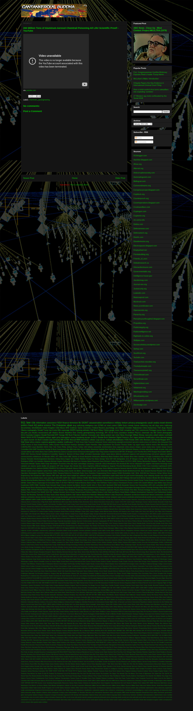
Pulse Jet (27, 652)
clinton (169, 430)
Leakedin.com (139, 293)
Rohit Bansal (101, 656)
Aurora (66, 547)
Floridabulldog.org (141, 254)
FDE (40, 583)
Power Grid (24, 649)
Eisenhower (141, 578)
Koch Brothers (156, 614)
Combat (32, 566)
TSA (159, 428)
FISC (114, 506)
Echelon (71, 578)
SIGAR (42, 492)
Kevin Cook (66, 614)
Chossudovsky (77, 480)
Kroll (170, 614)
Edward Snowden (125, 428)
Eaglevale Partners (62, 578)
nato (98, 435)
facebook (123, 463)
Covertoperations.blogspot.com (147, 203)
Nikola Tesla (105, 635)
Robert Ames (113, 654)
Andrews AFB (126, 542)
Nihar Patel (98, 635)
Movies (71, 487)
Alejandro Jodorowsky (138, 499)
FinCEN (111, 583)
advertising (112, 442)
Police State (165, 647)
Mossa (54, 630)
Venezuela (25, 463)
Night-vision (90, 635)
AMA (69, 535)
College (160, 564)
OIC (160, 635)
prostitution (168, 497)
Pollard (44, 521)
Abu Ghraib (74, 466)
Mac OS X (58, 516)
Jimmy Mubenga (118, 606)
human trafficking (141, 425)
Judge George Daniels (96, 513)
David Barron (53, 571)
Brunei (136, 554)
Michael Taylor (142, 625)
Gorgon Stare (127, 592)
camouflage (82, 463)
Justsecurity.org (140, 289)
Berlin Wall (52, 502)
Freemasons (123, 483)
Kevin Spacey (83, 614)
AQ (35, 425)
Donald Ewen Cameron (157, 480)
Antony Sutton (34, 544)
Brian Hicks (110, 554)
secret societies (78, 533)
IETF (89, 599)
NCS (106, 630)
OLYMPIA (165, 635)
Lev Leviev (53, 618)
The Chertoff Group (69, 525)
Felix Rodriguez (126, 506)
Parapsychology (167, 518)
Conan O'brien (53, 566)
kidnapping (139, 475)
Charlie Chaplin (123, 561)
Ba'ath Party (155, 547)
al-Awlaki (148, 528)
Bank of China (66, 549)
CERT (71, 556)
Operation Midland (140, 518)
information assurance (46, 423)
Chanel (93, 561)
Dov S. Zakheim (31, 575)
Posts (139, 138)
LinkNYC (59, 618)
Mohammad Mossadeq (114, 628)
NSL (138, 471)
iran (95, 425)
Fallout (71, 583)
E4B (36, 506)
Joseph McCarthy (54, 611)
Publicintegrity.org (141, 327)
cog (134, 444)
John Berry (143, 606)
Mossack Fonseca (61, 630)
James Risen (48, 471)
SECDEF (68, 523)
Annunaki (145, 542)
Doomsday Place (136, 573)
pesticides (131, 497)
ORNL (23, 637)
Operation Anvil (47, 640)
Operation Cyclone (80, 640)
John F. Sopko (47, 609)
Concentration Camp (65, 566)
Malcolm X (65, 516)
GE (111, 587)
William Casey (119, 528)
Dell (156, 571)
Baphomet (80, 549)
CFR (170, 444)
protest (108, 435)
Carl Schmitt (89, 559)
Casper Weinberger (136, 502)
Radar (70, 652)
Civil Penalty (71, 564)
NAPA (92, 630)
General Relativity (81, 590)
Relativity (139, 652)
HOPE (31, 485)
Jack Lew (72, 604)
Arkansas (24, 502)
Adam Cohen (34, 537)
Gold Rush (105, 592)
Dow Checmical (41, 575)
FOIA (126, 440)
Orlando (152, 518)
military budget (99, 497)
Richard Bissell (40, 654)
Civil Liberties (52, 504)
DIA (170, 456)
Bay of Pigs (41, 502)
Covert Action (84, 504)
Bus (36, 556)
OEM (152, 635)
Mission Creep (78, 628)
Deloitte (147, 504)
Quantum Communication (84, 521)
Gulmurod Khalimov (69, 594)
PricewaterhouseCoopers (54, 649)
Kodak (163, 614)
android (154, 528)
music (117, 430)
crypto (112, 475)
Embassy (98, 506)
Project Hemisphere (129, 649)
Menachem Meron (44, 625)
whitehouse (37, 456)
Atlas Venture (160, 544)
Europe (134, 580)
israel (162, 423)
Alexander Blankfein (98, 540)
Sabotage (96, 659)
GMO (137, 440)
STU (83, 659)
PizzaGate (75, 473)
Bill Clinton (158, 433)
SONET (63, 659)
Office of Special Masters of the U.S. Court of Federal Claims (97, 637)
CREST (114, 556)
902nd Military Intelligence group (31, 535)
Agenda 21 (116, 537)
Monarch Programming (140, 628)
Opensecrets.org (140, 310)
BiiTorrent (59, 502)
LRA (150, 513)
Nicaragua (137, 487)
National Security (113, 487)
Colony (27, 566)
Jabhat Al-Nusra (56, 604)
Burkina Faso (30, 556)
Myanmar (87, 630)
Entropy (75, 580)
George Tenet (104, 459)
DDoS (87, 568)
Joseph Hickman (65, 513)
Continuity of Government (104, 480)
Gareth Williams (148, 483)
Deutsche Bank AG (156, 504)
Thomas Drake (126, 444)
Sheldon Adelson (59, 664)
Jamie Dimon (140, 604)
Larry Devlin (92, 616)
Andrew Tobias (117, 542)
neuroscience (43, 433)
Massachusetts (100, 623)
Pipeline (34, 521)
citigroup (23, 530)
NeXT (127, 633)
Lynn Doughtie (167, 618)
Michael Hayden (57, 461)
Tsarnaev (40, 494)
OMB (108, 518)
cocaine (29, 530)
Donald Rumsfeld (47, 435)
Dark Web (124, 504)
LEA (153, 485)
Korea (167, 614)
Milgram (45, 628)
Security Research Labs (123, 661)
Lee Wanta (168, 616)
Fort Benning (83, 585)
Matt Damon (117, 623)
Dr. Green (74, 575)
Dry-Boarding (101, 575)
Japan (135, 437)
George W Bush (51, 449)
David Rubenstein (77, 571)
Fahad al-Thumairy (63, 583)
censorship (97, 447)
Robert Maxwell (167, 654)
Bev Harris (99, 552)
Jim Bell (88, 606)
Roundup (134, 656)
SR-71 (67, 659)
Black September (151, 552)
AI (82, 499)
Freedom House (34, 587)
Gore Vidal (119, 592)
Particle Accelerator (50, 644)
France (34, 509)
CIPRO (82, 556)
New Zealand (145, 471)
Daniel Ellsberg (154, 568)
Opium (89, 461)
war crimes (36, 452)
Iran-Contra (53, 430)
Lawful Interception (109, 616)
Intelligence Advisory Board (66, 602)
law (28, 422)
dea (22, 433)
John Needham (97, 609)
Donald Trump (43, 430)
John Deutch (39, 609)
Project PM (150, 649)
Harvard (53, 485)
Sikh (109, 664)
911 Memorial (45, 535)
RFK (149, 452)
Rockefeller (127, 473)
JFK (106, 433)
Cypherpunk (162, 466)
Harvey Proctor (158, 594)
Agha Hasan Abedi (135, 537)
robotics (55, 433)
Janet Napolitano (155, 604)
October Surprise (129, 518)
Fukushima (41, 449)
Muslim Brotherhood (129, 471)
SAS (167, 656)
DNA (31, 449)
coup (97, 440)
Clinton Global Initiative (107, 564)
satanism (163, 454)
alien (57, 475)
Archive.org (81, 544)
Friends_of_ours (140, 259)
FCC (37, 583)
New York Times (55, 447)
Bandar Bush (103, 437)
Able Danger (64, 466)
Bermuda (65, 552)
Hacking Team (44, 485)
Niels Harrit (75, 635)
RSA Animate (125, 490)
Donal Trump (143, 480)
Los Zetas (128, 618)
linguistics (156, 530)
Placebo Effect (140, 647)
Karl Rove (149, 611)
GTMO (23, 444)
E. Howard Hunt (30, 506)
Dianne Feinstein (27, 459)
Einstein (62, 468)
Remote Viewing (153, 521)
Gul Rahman (156, 509)
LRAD (154, 513)
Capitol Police (76, 559)
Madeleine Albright (85, 621)
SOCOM (143, 473)
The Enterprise (59, 425)
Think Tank (127, 525)
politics (24, 425)
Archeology (74, 544)
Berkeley (59, 552)
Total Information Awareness (150, 525)
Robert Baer (121, 654)
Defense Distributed (119, 571)
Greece (169, 483)
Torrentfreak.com (141, 379)
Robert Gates (148, 654)
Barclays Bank (102, 549)
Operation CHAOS (57, 640)
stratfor (43, 466)
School (46, 661)
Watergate (111, 528)
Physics (138, 433)
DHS (67, 428)
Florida (131, 440)
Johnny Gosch (50, 513)
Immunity (155, 599)
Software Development (138, 492)
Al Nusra (35, 540)
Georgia (157, 590)
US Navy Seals (49, 494)
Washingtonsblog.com (143, 392)
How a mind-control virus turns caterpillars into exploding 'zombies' (151, 90)
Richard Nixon (156, 490)
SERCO (169, 452)
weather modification (65, 442)
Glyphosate (89, 592)
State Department (104, 444)
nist (153, 454)
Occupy (169, 471)
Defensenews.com (141, 228)
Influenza (37, 602)
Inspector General (119, 468)
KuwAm (129, 513)
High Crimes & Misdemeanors (96, 597)
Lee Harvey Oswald (159, 616)
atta (61, 475)
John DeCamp (29, 609)
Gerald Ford (164, 590)
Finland (140, 583)
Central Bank (65, 561)
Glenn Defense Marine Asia (48, 592)
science (47, 425)
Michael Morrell (126, 516)
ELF (39, 506)
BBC (70, 456)
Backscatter (163, 547)
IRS (123, 452)
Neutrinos (79, 518)
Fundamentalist (92, 587)
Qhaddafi (37, 652)
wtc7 (134, 430)
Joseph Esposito (43, 611)
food (121, 475)
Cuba (51, 440)
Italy (78, 449)
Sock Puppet (25, 666)
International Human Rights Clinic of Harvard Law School (114, 602)
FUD (72, 483)
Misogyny (71, 628)
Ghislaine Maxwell (108, 509)
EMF (34, 449)
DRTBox (105, 568)
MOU (59, 621)
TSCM (54, 525)
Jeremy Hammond (60, 606)
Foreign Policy (48, 585)
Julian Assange (87, 471)
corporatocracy (43, 530)
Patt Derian (67, 644)
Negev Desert (134, 633)
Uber (38, 528)
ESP (54, 578)
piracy (146, 442)
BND (90, 478)
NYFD (154, 630)
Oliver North (163, 487)
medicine (84, 435)
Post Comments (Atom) (79, 185)
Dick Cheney (78, 433)
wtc (151, 433)
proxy (62, 533)
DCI (102, 504)
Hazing (23, 597)
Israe (32, 604)
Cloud (116, 564)
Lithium (69, 618)
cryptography (32, 430)
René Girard (156, 652)
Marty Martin (91, 623)
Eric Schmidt (110, 580)
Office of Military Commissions (55, 637)
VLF (60, 528)
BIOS (132, 547)
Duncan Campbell (152, 575)
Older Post (120, 178)
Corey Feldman (132, 566)
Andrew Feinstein (107, 542)
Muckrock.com (140, 302)
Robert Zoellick (63, 656)
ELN (34, 578)
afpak (69, 425)
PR (131, 642)
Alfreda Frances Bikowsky (126, 540)
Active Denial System (165, 535)
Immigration (121, 459)
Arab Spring (163, 499)
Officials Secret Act (122, 637)
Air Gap (169, 537)
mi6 (137, 454)
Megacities (103, 516)
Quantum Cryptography (100, 521)
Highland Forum (110, 597)
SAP (164, 656)
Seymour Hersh (123, 523)
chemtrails (33, 100)
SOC (52, 659)
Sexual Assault (80, 492)
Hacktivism (122, 594)
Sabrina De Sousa (85, 523)
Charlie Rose (168, 502)
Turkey (80, 447)
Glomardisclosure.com (143, 267)
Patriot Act (67, 473)
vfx (36, 440)
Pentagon (152, 430)
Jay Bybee (76, 485)
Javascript (30, 606)
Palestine (94, 444)
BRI (147, 547)
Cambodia (29, 559)
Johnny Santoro (141, 609)
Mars (90, 516)
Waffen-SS (82, 528)
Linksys (64, 618)
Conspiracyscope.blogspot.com (147, 190)
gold (127, 475)
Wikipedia (100, 494)
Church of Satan (88, 480)
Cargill (83, 559)
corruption (127, 430)
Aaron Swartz (94, 499)
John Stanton (131, 609)
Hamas (138, 594)
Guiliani (106, 452)
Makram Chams (114, 621)
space (25, 440)
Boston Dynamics (60, 554)
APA (60, 478)
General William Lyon (107, 590)
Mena (146, 452)
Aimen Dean (156, 537)
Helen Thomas (45, 597)
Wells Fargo (45, 463)
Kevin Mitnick (75, 614)
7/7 (75, 442)
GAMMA (103, 587)
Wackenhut (86, 494)
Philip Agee (67, 647)
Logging (92, 618)
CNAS (94, 556)
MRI (62, 621)
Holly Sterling (135, 597)
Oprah (148, 518)
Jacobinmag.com (141, 280)
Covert (77, 504)
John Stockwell (107, 485)
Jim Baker (83, 606)
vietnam (154, 442)
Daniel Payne (29, 571)
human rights (102, 530)
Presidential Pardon (40, 649)
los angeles (147, 463)
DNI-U (101, 568)
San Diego (98, 523)
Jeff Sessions (123, 511)
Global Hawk (61, 592)
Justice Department (112, 611)
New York (108, 449)
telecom (105, 533)
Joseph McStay (64, 611)
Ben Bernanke (163, 444)
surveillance (108, 423)
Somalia (158, 523)
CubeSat (58, 568)
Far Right (76, 583)
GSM (141, 587)
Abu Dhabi (144, 535)
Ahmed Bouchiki (147, 537)
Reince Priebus (132, 521)
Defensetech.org (140, 233)
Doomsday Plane (147, 573)
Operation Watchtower (130, 640)
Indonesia (30, 602)
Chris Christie (168, 561)
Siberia (73, 664)
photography (167, 433)
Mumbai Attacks (31, 518)
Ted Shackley (31, 494)
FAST (33, 583)
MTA (68, 621)
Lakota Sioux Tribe (79, 616)
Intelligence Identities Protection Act (85, 602)
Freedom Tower (44, 587)
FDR (43, 583)
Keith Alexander (123, 485)
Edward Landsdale (60, 506)
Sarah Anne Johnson (27, 661)
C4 (44, 556)
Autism (75, 547)
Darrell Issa (37, 571)
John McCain (150, 511)
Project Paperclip (58, 521)
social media (146, 447)
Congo (73, 504)
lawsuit (150, 530)
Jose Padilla (24, 611)
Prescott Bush (89, 490)
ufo (48, 466)
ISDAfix (112, 599)
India (75, 449)
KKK (105, 513)
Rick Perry (96, 654)
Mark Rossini (84, 516)
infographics (129, 530)
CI (78, 556)
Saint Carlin (117, 659)
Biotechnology (141, 552)
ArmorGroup (107, 544)
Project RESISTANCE (161, 649)
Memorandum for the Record (29, 625)
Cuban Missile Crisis (49, 568)
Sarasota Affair (38, 661)
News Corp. (53, 635)
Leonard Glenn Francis (42, 618)
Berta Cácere (82, 552)
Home (75, 178)
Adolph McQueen (93, 537)
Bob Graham (124, 456)
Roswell (128, 656)
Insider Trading (48, 511)
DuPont (107, 575)
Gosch (134, 592)
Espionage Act (42, 483)
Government (138, 509)
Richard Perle (167, 490)
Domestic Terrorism (107, 573)
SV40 (86, 659)
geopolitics (53, 442)
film (128, 463)
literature (90, 497)
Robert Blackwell (130, 654)
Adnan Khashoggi (67, 537)
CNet (97, 556)
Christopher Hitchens (52, 564)
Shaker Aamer (49, 664)
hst (131, 463)
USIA (29, 528)
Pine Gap (126, 647)
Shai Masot (41, 664)
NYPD (34, 437)
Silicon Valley (122, 664)
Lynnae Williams (26, 621)
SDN (170, 656)
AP (75, 535)
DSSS (114, 568)
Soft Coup (43, 666)
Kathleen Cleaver (158, 611)
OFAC (156, 635)
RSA (113, 449)
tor (92, 437)
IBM (71, 449)
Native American (71, 518)
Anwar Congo (52, 544)
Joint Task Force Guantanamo (156, 609)
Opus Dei (155, 640)
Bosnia (108, 502)
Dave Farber (45, 571)
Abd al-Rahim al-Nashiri (119, 535)
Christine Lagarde (42, 504)
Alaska (72, 540)
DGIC (91, 568)
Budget (141, 554)
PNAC (55, 473)
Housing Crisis (25, 599)
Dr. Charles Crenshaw (52, 575)
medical (148, 444)
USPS (33, 528)
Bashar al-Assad (78, 456)
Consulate (91, 566)
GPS (94, 468)
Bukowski (146, 554)
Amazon (23, 542)
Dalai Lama (119, 568)
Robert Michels (36, 656)
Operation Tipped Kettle (115, 640)
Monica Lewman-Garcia (154, 628)
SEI (31, 659)
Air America (163, 537)
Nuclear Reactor (157, 471)
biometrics (85, 440)
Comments (141, 142)
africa (32, 442)
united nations (158, 435)
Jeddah (35, 606)
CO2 (101, 556)
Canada (45, 440)
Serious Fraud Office (31, 664)
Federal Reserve (98, 428)
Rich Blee (133, 490)
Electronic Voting (54, 459)
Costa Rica (156, 566)
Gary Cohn (42, 590)
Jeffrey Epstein (54, 444)
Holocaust (142, 597)
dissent (65, 530)
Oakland (34, 637)
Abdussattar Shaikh (104, 499)
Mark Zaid (63, 623)
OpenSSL (30, 640)
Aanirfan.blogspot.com (143, 160)
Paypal (99, 644)
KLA (123, 611)
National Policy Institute (70, 633)
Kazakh (165, 611)
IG (91, 599)
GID (91, 468)
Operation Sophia (102, 640)
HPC (95, 594)
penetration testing (43, 533)
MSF (65, 621)
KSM (115, 485)
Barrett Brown (103, 478)
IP (38, 511)
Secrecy (33, 454)
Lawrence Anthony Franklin (123, 616)
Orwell (170, 640)
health (156, 449)
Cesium (88, 561)
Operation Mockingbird (29, 473)
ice (133, 463)
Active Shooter (25, 537)
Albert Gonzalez (126, 499)
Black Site (160, 552)
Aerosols (110, 537)
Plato (147, 647)
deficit (117, 475)
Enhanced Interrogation (86, 452)
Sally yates (134, 659)
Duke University (125, 575)
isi (22, 440)
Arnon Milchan (115, 544)
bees (65, 475)
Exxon (170, 580)
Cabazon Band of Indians (159, 556)
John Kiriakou (85, 449)
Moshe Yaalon (46, 630)
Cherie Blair (137, 561)
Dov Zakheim (38, 468)
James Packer (122, 604)
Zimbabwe (127, 494)
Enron (70, 580)
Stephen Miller (31, 525)
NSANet (138, 630)
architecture (136, 494)
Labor (71, 616)
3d (55, 478)
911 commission (142, 430)
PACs (85, 642)
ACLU (23, 435)
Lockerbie (80, 618)
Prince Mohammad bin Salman (71, 649)
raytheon (28, 499)
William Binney (138, 435)
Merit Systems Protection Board (74, 625)
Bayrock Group (114, 478)
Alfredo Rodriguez (139, 540)
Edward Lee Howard (124, 578)
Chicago (148, 456)
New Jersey (34, 635)
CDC (60, 556)
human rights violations (113, 530)
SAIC (133, 473)
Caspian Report (33, 561)
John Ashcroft (135, 606)
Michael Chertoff (117, 516)
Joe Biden (77, 471)
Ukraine (48, 475)
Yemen (105, 442)
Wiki (59, 430)
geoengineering (44, 100)
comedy (130, 425)
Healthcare (29, 597)
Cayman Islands (148, 502)
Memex (109, 516)
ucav (45, 478)
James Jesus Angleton (35, 471)
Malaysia (47, 461)
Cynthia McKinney (54, 452)
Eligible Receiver (156, 578)
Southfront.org (139, 353)
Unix (47, 528)
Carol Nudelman (137, 559)
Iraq (149, 425)
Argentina (90, 466)
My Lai (82, 630)
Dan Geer (127, 568)
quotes (66, 533)
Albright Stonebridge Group (83, 540)
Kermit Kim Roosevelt (113, 513)
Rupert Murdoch (157, 656)
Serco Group (70, 492)
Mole (122, 628)
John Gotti (64, 609)
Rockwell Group (73, 656)
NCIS (102, 630)
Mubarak (70, 630)
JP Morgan (129, 452)
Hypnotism (81, 599)
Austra (70, 547)
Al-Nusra (48, 540)
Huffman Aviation (48, 599)
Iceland (41, 511)
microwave (156, 463)
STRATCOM (78, 659)
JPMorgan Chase (80, 511)
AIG (57, 478)
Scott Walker (99, 661)
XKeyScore (119, 494)
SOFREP (57, 659)
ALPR (66, 535)
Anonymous (152, 428)
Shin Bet (67, 664)
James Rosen (131, 604)
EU (58, 468)
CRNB (124, 556)
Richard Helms (69, 654)
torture (125, 423)
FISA (170, 442)
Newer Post (28, 178)
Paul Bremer (59, 490)
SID (42, 659)
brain (75, 463)
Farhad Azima (84, 583)
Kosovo (132, 485)
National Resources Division (98, 633)
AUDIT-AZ (92, 535)
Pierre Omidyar (118, 647)
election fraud (45, 497)
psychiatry (35, 478)
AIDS (62, 535)
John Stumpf (33, 513)
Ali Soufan (163, 540)
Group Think (40, 594)
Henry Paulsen (63, 597)
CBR (54, 556)
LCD (42, 616)
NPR (127, 630)
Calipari (23, 559)
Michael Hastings (70, 444)
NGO (44, 518)
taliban (29, 452)
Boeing (29, 480)
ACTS (54, 535)
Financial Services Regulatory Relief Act (126, 583)
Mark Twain (47, 623)
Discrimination (66, 573)
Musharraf (39, 518)
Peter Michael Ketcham (148, 644)
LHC (94, 471)
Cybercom (65, 568)
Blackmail (166, 552)
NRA (130, 630)
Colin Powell (66, 504)
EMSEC (24, 483)
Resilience (163, 652)
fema (114, 447)
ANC (72, 535)
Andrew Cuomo (96, 542)
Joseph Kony (74, 513)
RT (67, 652)
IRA (105, 599)
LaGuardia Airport (63, 616)
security (44, 499)
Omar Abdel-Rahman (153, 637)
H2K (87, 594)
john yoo (27, 433)
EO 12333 (43, 578)
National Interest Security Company (51, 633)
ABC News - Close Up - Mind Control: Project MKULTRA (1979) (150, 29)
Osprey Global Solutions (59, 642)
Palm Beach (147, 642)
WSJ (77, 528)
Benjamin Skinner (50, 552)
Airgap (23, 540)
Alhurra (148, 540)
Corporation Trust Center (145, 566)
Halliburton (132, 594)
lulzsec (102, 440)
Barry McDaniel (121, 549)
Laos (86, 616)
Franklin (111, 585)
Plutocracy (79, 490)
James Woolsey (113, 511)
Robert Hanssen (157, 654)
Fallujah (118, 506)
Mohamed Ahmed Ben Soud (97, 628)
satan (71, 533)
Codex (137, 564)
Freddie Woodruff (153, 585)
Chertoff (28, 504)
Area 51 (169, 499)
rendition (131, 433)
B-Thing (122, 547)
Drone (75, 452)
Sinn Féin (129, 664)
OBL (102, 518)
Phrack (96, 647)
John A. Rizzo (97, 485)
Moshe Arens (37, 630)
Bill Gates (126, 552)
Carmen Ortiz (109, 559)
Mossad (73, 440)
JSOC (87, 511)
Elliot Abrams (91, 506)
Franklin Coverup (119, 585)
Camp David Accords (39, 559)
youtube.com (31, 90)
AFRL (58, 535)
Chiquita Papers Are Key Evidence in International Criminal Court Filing (149, 84)
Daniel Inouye (117, 504)
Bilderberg (104, 456)
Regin (134, 652)
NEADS (110, 630)
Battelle (128, 549)
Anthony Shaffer (82, 478)
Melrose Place (167, 623)
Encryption (105, 506)
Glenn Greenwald (119, 509)
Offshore (131, 637)
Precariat (31, 649)
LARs (39, 616)
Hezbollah (84, 597)
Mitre (120, 471)
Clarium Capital (85, 564)
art (105, 425)
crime (157, 437)
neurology (163, 463)
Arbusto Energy (66, 544)
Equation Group (83, 580)
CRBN (52, 480)
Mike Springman (30, 628)
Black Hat (72, 502)
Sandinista (169, 659)
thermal (117, 533)
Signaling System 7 (101, 664)
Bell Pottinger (125, 478)
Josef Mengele (33, 611)
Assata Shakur (150, 544)
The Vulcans (120, 525)
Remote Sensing (142, 521)
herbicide (94, 530)
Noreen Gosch (87, 518)
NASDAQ (97, 630)
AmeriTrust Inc (46, 542)
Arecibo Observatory (92, 544)
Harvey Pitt (150, 594)
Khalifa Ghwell (121, 614)
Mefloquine (151, 623)
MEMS (40, 621)
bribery (90, 447)
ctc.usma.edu (139, 220)
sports (39, 466)
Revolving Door (31, 654)
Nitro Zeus (113, 635)
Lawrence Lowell (137, 616)
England (56, 580)
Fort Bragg (91, 585)
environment (127, 442)
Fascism (91, 442)
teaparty (100, 533)
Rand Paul (117, 652)
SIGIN (46, 659)
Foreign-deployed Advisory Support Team (66, 585)
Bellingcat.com (140, 181)
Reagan (154, 452)
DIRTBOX (96, 568)
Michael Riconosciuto (138, 516)
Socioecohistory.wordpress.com (147, 345)
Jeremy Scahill (86, 485)
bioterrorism (144, 494)
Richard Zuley (88, 654)
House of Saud (31, 444)
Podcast (158, 647)
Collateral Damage (152, 564)
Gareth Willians (33, 590)
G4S (140, 483)
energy (57, 497)
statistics (50, 499)
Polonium (50, 521)
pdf (50, 433)
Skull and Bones (114, 492)
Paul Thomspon (92, 644)
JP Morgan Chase (136, 459)
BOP (144, 547)
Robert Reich (46, 656)
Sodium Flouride (34, 666)
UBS (43, 475)
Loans (74, 618)
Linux (34, 516)
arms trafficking (166, 425)
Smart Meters (125, 492)
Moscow (30, 630)
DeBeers (90, 571)
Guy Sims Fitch (80, 594)
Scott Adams (90, 661)
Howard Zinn (39, 599)
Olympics (143, 637)
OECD (149, 635)
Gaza (164, 483)
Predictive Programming (97, 473)
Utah (74, 494)
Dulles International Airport (139, 575)
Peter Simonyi (159, 644)
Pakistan (76, 435)
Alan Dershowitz (116, 499)
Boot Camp (51, 554)
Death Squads (108, 571)
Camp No (49, 559)
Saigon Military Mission (107, 659)
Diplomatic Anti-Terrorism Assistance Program (42, 573)
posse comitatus (158, 497)
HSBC (36, 485)
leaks (85, 497)
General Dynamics (70, 590)
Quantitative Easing (70, 521)
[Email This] (29, 96)
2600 (163, 533)
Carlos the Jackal (98, 559)
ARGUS (81, 535)
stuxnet (31, 440)
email (53, 497)
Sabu (93, 523)
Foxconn (97, 585)
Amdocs (39, 542)
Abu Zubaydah (163, 442)
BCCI (95, 437)
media (141, 442)
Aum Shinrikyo (59, 547)
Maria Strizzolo (30, 623)
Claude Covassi (95, 564)
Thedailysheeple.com (142, 366)
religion (138, 447)
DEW (167, 456)
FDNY (110, 506)
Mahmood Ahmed (97, 621)
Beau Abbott (148, 549)
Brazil (104, 554)
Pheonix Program (26, 521)
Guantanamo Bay (63, 449)
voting (141, 533)
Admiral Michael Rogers (54, 537)
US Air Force (113, 433)
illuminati (79, 497)
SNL (49, 659)
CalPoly (169, 556)
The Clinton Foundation (82, 525)
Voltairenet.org (140, 387)
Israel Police (38, 604)
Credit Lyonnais (26, 568)
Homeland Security (166, 509)
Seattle (105, 661)
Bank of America (32, 502)
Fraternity (128, 585)
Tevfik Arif (59, 525)
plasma (51, 533)
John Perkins (123, 609)
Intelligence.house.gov (143, 276)
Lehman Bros (25, 618)
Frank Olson (104, 585)
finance (65, 423)
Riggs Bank (162, 521)
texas (63, 499)
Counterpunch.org (141, 198)
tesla (153, 447)
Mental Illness (30, 487)
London (38, 516)
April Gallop (155, 499)
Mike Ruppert (113, 471)
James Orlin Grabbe (112, 604)
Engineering (50, 580)
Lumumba (159, 485)
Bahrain (169, 547)
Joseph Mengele (84, 513)
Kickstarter (129, 614)
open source (122, 497)
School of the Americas (55, 661)
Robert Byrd (139, 654)
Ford (42, 585)
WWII (78, 440)
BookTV (44, 554)
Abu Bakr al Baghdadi (133, 535)
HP (93, 594)
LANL (35, 616)
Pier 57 (111, 647)
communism (159, 494)
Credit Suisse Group (94, 504)
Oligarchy (137, 637)
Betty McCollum (91, 552)
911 (23, 422)
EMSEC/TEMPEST (50, 468)
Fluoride (164, 506)
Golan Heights (97, 592)
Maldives (144, 621)
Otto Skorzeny (71, 642)
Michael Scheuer (53, 487)
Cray (170, 566)
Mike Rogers (149, 516)
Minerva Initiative (62, 628)
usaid (68, 499)
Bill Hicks (161, 478)
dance (113, 454)
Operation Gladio (84, 444)
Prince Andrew (111, 473)
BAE (77, 442)
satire (34, 499)
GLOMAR (123, 587)
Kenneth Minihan (41, 614)
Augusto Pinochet (116, 466)
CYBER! (147, 556)
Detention (112, 437)
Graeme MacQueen (148, 592)
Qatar (31, 652)
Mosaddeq (24, 630)
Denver (159, 571)
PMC (28, 490)
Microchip (160, 625)
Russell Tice (35, 492)
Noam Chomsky (147, 487)
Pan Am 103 (155, 642)
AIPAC (53, 456)
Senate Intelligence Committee (47, 454)
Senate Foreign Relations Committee (153, 661)
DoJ (131, 437)
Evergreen (140, 580)
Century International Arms (77, 561)
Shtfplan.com (139, 340)
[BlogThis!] (32, 96)
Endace (27, 580)
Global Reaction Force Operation (75, 592)
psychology (110, 428)
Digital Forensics (122, 437)
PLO (128, 642)
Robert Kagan (31, 523)
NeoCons (77, 461)
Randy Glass (117, 521)
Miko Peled (38, 628)
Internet (129, 468)
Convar (115, 566)
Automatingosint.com (142, 177)
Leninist (32, 618)
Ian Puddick (119, 599)
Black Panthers (114, 456)
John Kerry (142, 511)
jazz (146, 530)
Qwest (55, 652)
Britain (139, 466)
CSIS (139, 556)
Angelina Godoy (136, 542)
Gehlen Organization (52, 590)
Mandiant (150, 621)
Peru (138, 644)
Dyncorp (169, 480)
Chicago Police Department (150, 561)
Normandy (124, 635)
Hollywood (98, 442)
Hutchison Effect (72, 599)
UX (36, 528)
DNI (108, 504)
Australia (29, 435)
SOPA (23, 454)
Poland (40, 521)
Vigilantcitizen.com (141, 383)
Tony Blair (161, 461)
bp (78, 475)
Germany (56, 440)
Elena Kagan (65, 459)
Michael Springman (132, 625)
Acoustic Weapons (153, 535)
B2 (126, 547)
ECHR (28, 578)
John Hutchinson (73, 609)
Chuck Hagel (63, 564)
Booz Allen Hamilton (137, 456)
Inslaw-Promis (43, 444)
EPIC (51, 578)
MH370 (166, 485)
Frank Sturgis (41, 509)
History (118, 597)
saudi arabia (153, 423)
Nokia (118, 635)
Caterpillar (41, 561)
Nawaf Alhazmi (111, 633)
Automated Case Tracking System (87, 547)
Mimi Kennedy (52, 628)
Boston (134, 466)
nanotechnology (145, 454)
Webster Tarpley (35, 463)
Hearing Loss (37, 597)
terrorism (74, 423)
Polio (170, 647)
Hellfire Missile (54, 597)
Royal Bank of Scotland (144, 656)
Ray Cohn (123, 652)
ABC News (78, 499)
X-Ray (125, 528)
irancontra (149, 435)
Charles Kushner (101, 561)
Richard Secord (79, 654)
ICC (28, 511)
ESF (42, 506)
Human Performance (60, 599)
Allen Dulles (63, 456)
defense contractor (122, 454)
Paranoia (38, 644)
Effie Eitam (134, 578)
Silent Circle (114, 664)
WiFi (53, 475)
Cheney (23, 504)
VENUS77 (52, 528)
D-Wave (79, 568)
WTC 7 (169, 440)
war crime (115, 435)
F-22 (22, 583)
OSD (30, 637)
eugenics (132, 454)
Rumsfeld (62, 523)
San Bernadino (153, 659)
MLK (53, 516)
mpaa (161, 530)
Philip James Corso (77, 647)
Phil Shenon (41, 647)
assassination (95, 423)
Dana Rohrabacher (143, 568)
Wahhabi (93, 494)
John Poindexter (167, 511)
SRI (78, 523)
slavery (33, 466)
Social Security (150, 523)
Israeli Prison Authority (67, 511)
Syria (125, 425)
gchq (58, 437)
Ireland (69, 485)
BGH (128, 547)
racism (156, 454)
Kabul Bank (132, 611)
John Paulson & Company (110, 609)
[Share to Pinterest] (39, 96)
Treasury (169, 461)
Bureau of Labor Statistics (157, 554)
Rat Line (124, 521)
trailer (121, 533)
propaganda (141, 423)
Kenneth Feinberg (30, 614)
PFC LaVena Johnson (110, 642)
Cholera (161, 561)
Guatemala (25, 485)
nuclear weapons (111, 497)
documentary (26, 428)
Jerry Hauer (70, 606)
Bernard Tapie (73, 552)
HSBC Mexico (102, 594)
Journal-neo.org (140, 284)
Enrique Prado (63, 580)
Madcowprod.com (141, 297)
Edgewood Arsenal (102, 578)
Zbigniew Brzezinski (134, 528)
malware (109, 440)
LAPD (150, 485)
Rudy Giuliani (55, 523)
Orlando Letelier (163, 640)
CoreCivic (120, 566)
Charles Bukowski (158, 502)
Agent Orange (124, 537)
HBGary (110, 468)
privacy (131, 423)
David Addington (27, 468)
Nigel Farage (83, 635)
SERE (134, 461)
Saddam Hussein (59, 492)
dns (118, 463)
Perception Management (109, 644)
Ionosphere (57, 511)
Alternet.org (138, 168)
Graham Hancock (160, 592)
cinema (37, 442)
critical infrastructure (109, 463)
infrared (142, 530)
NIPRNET (119, 630)
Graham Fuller (147, 509)
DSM (110, 568)
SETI (34, 659)
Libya (157, 425)
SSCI (27, 454)
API (78, 535)
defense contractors (28, 497)
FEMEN (47, 583)
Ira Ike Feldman (164, 602)
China (145, 428)
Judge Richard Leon (85, 611)
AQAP (65, 478)
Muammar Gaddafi (97, 449)
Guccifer (46, 594)
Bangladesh (36, 549)
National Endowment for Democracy (94, 487)
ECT (31, 578)
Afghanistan (137, 428)
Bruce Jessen (115, 502)
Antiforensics (168, 542)
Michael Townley (152, 625)
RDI (58, 652)
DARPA (73, 430)
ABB (51, 535)
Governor (139, 592)
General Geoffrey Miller (62, 509)
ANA (84, 499)
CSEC (135, 556)
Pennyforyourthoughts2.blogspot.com (149, 319)
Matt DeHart (125, 623)
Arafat (59, 544)
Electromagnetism (40, 459)
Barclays (94, 549)
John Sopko (24, 513)
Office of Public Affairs (71, 637)
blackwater (96, 454)
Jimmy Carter (109, 606)
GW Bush (94, 430)
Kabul (126, 611)
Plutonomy (152, 647)
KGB (62, 444)
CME (85, 556)
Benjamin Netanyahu (92, 456)
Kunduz (23, 616)
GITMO (100, 425)
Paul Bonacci (83, 644)
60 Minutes (46, 456)
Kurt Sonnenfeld (141, 485)
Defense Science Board (146, 571)
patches (29, 533)
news (166, 475)
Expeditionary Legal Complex (152, 580)
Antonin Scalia (25, 544)
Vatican (78, 494)
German (29, 592)
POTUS (33, 490)
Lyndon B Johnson (157, 618)
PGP (160, 518)
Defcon (142, 504)
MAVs (33, 621)
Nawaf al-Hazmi (120, 633)
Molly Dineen (128, 628)
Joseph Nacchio (74, 611)
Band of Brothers (26, 549)
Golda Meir (112, 592)
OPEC (170, 635)
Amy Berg (148, 499)
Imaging (140, 599)
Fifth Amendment (103, 583)
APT (88, 499)
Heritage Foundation (74, 597)
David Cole (61, 571)
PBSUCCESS (91, 642)
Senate (118, 449)
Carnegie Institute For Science (122, 559)
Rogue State (93, 656)
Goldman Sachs (76, 428)
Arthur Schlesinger (126, 544)
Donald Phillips (126, 573)
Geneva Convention (128, 590)
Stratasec (154, 461)
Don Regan (117, 573)
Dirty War (59, 573)
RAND (120, 473)
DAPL (170, 466)
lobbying (151, 475)
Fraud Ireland (135, 585)
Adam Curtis (42, 537)
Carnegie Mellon (61, 480)
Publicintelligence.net (142, 332)
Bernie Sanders (146, 478)
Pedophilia (41, 437)
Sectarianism (112, 661)
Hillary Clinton (103, 430)
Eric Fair (103, 580)
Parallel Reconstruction (28, 644)
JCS (127, 459)
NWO (54, 518)
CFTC (75, 556)
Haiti (127, 594)
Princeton (84, 649)
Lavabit (158, 513)
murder (157, 475)
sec (29, 466)
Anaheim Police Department (82, 542)
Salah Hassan (126, 659)
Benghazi (42, 552)
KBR (119, 611)
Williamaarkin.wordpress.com (146, 400)
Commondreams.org (142, 185)
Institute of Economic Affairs (48, 602)
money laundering (77, 437)
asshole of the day (66, 463)
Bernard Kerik (135, 478)
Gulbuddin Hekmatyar (56, 594)
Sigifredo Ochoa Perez (88, 664)
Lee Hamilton (39, 461)
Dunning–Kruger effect (165, 575)
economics (87, 428)
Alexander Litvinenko (111, 540)
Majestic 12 (106, 621)
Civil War (77, 564)
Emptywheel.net (140, 250)
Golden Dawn (130, 509)
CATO (50, 556)
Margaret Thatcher (74, 516)
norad (170, 463)
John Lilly (89, 609)
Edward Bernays (49, 506)
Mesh (85, 625)
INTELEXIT (33, 511)
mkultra (34, 433)
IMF (120, 452)
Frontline (84, 587)
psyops (87, 437)
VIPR (57, 528)
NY (146, 630)
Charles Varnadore (112, 561)
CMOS (90, 556)
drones (169, 423)
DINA (104, 504)
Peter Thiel (24, 647)
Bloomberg (127, 466)
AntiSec (161, 542)
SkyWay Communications (146, 664)
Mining (155, 516)
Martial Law (95, 516)
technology (100, 433)
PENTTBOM (99, 642)
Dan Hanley (133, 568)
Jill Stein (76, 606)
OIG (105, 518)
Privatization (91, 649)
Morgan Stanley (167, 628)
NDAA (46, 447)
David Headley (132, 504)
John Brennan (144, 440)
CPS (109, 556)
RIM (64, 652)
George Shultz (149, 590)
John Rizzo (148, 459)
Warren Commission (92, 528)
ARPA (86, 535)
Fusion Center (133, 483)
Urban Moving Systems (63, 494)
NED (114, 630)
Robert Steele (54, 656)
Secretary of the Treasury (110, 523)
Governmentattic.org (142, 271)
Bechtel (155, 549)
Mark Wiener (56, 623)
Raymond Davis (98, 461)
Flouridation (37, 585)
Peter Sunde (168, 644)
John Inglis (82, 609)
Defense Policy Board (132, 571)
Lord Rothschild (100, 618)
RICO (111, 521)
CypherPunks (72, 568)
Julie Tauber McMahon (99, 611)
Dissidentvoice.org (141, 241)
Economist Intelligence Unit (82, 578)
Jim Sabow (101, 606)
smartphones (87, 533)
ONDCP (113, 518)
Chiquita (33, 504)
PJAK (122, 642)
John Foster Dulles (133, 511)
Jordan (57, 513)
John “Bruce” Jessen (160, 459)
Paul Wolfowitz (70, 490)
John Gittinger (56, 609)
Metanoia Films (92, 625)
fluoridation (65, 497)
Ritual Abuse (120, 461)
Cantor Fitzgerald (66, 559)
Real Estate (162, 452)
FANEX (29, 583)
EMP (37, 578)
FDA (65, 483)
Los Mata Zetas (119, 618)
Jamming (147, 604)
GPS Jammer (131, 587)
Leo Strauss (28, 516)
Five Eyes (159, 506)
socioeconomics (27, 456)
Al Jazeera (28, 540)
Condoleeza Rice (158, 456)
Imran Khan (162, 599)
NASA (28, 437)
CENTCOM (66, 556)
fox (125, 475)
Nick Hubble (68, 635)
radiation (24, 466)
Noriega (156, 487)
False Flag (99, 452)
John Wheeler (41, 513)
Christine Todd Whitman (28, 564)
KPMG (31, 461)
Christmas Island (41, 564)
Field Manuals (142, 506)
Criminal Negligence (37, 568)
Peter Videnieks (33, 647)
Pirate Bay (132, 647)
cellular (92, 440)
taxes (41, 478)
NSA (59, 423)
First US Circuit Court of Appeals (153, 583)
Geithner (61, 590)
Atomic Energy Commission (33, 547)
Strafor (38, 525)
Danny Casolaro (67, 452)
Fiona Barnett (151, 506)
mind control (112, 425)
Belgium (160, 549)
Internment (156, 602)
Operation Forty (91, 640)
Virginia (67, 528)
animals (163, 528)
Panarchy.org (139, 314)
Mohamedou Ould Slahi (165, 516)
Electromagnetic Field (80, 506)
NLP (75, 487)
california (82, 475)
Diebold (164, 504)
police (40, 425)
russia (159, 430)
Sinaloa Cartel (102, 492)
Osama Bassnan (26, 642)
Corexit (125, 566)
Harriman (143, 594)
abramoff (142, 528)
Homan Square (150, 597)
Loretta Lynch (110, 618)
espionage (65, 430)
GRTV (137, 587)
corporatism (105, 475)
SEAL (137, 473)
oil (160, 449)
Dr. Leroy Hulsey (82, 575)
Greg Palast (32, 594)
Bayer (133, 549)
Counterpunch (164, 566)
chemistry (169, 528)
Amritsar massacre (57, 542)
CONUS (105, 556)
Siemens (78, 664)
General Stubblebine (94, 590)
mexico (154, 444)
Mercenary (61, 625)
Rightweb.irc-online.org (143, 336)
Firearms (86, 468)
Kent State (59, 614)
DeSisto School (98, 571)
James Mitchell (104, 511)
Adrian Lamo (103, 537)
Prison (75, 447)
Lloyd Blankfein (37, 447)
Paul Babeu (74, 644)
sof (150, 442)
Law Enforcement (166, 513)
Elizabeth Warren (72, 468)
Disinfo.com (138, 237)
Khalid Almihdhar (100, 614)
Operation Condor (69, 640)
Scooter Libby (67, 661)
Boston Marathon (65, 433)
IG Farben (96, 599)
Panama (61, 473)
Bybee (39, 556)
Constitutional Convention (79, 566)
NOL (124, 630)
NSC (51, 518)
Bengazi (36, 552)
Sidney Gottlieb (91, 492)
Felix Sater (134, 506)
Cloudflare (59, 504)
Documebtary (84, 573)
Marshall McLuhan (72, 623)
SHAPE (38, 659)
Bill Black (106, 552)
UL (26, 528)
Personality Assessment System (127, 644)
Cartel (128, 502)
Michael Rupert (121, 625)
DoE (78, 573)
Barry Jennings (111, 549)
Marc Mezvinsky (161, 621)
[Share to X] (34, 96)
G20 (99, 587)
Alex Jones (83, 466)
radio (23, 499)
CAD (47, 556)
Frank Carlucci (113, 483)
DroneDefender (92, 575)
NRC (47, 518)
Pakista (135, 642)
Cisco (148, 466)
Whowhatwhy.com (141, 396)
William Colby (110, 494)
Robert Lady (39, 523)
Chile (69, 480)
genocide (72, 497)
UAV (85, 447)
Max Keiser (133, 623)
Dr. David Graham (65, 575)
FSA (56, 583)
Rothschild (47, 523)
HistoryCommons (125, 597)
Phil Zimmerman (50, 647)
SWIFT (91, 659)
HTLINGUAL (110, 594)
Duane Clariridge (115, 575)
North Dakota (96, 518)
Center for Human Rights (52, 561)
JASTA (45, 604)
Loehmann (86, 618)
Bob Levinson (29, 554)
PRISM (39, 490)
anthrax (48, 437)
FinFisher (103, 483)
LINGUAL (55, 616)
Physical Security (103, 647)
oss (30, 478)
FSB (69, 483)
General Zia (117, 590)
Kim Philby (123, 513)
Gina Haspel (36, 592)
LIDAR (50, 616)
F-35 (61, 483)
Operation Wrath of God (144, 640)
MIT (170, 485)
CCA (57, 556)
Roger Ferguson (84, 656)
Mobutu (85, 628)
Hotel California (167, 597)
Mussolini (76, 630)
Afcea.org (138, 164)
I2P (86, 599)
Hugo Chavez (62, 485)
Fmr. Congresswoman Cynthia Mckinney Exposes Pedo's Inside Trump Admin (150, 73)
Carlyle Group (161, 447)
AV (96, 535)
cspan (108, 454)
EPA (48, 578)
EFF (56, 435)
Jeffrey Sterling (58, 471)
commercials (96, 475)
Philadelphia (59, 647)
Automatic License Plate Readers (109, 547)
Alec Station (71, 478)
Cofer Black (142, 564)
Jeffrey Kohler (50, 606)
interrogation (65, 437)
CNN (144, 466)
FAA (25, 583)
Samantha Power (143, 659)
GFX (114, 587)
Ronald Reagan (160, 440)
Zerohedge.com (140, 405)
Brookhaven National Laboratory (124, 554)
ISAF (108, 599)
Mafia (23, 487)
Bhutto (155, 478)
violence (132, 533)
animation (88, 454)
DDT (83, 568)
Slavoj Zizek (157, 664)
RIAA (61, 652)
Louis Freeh (45, 516)
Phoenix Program (88, 647)
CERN (47, 480)
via (129, 533)
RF (108, 521)
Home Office (158, 597)
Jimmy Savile (69, 471)
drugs (164, 428)
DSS (110, 504)
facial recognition (73, 530)
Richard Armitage (144, 490)
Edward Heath (113, 578)
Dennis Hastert (133, 480)
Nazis (164, 430)
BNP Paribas (138, 547)
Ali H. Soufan (155, 540)
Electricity (148, 578)
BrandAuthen (98, 554)
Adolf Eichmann (83, 537)
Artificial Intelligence (102, 466)
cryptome (44, 442)
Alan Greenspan (57, 540)
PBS (157, 518)
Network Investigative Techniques (157, 633)
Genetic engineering (96, 509)
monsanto (92, 435)
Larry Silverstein (102, 471)
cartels (103, 454)
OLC (164, 471)
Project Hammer (117, 649)
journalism (123, 433)
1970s (72, 499)
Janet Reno (164, 604)
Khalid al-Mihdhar (111, 614)
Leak (22, 516)
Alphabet (169, 540)
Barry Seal (43, 452)
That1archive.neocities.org (145, 362)
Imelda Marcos (147, 599)
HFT (90, 594)
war (116, 428)
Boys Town (90, 554)
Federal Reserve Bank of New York (87, 483)
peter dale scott (166, 449)
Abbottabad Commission (104, 535)
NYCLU (149, 630)
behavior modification (147, 437)
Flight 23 (165, 583)
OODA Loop (119, 518)
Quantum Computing (46, 652)
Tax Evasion (116, 444)
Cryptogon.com (140, 211)
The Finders (93, 525)
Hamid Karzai (114, 452)
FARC (81, 468)
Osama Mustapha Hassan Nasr (41, 642)
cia (33, 422)
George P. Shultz (139, 590)
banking (79, 430)
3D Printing (168, 533)
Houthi (32, 599)
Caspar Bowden (148, 559)
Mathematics (109, 623)
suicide (23, 452)
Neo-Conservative (126, 487)
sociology (94, 533)
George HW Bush (66, 435)
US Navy (76, 454)
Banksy (95, 478)
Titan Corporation (136, 525)
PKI (126, 642)
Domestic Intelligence (94, 573)
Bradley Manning (39, 480)
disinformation (107, 447)
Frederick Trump (164, 585)
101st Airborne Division (150, 533)
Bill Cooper (65, 502)
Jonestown (168, 609)
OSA (26, 637)
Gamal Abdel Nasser (160, 587)
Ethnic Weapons (126, 580)
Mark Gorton (40, 623)
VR (63, 528)
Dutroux (23, 578)
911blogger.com (140, 155)
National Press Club (83, 633)
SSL (50, 492)
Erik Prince (117, 580)
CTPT (143, 556)
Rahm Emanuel (77, 652)
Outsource (79, 642)
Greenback (24, 594)
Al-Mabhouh (42, 540)
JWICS (49, 604)
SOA (47, 492)
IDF (111, 459)
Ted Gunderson (35, 475)
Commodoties (45, 566)
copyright (119, 442)
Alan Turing (65, 540)
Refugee (129, 652)
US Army (142, 449)
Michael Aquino (41, 487)
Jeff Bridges (42, 606)
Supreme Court (152, 492)
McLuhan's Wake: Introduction (146, 79)
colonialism (35, 530)
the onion (111, 533)
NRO (134, 630)
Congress (37, 435)
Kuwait (134, 513)
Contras (116, 480)
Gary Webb (158, 483)
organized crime (123, 447)
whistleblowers (118, 440)
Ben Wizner (29, 552)
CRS (127, 556)
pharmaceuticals (141, 497)
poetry (149, 497)
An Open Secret (68, 542)
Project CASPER (107, 649)
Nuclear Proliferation (133, 635)
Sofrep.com (138, 349)
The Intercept (112, 525)
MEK (36, 621)
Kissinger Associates (145, 614)
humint (132, 475)
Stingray (136, 449)
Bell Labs (166, 549)
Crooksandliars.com (142, 207)
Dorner (155, 573)
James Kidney (100, 604)
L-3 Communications (143, 513)
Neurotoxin (27, 635)
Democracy (123, 480)
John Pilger (158, 511)
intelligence (89, 425)
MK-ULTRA (65, 440)
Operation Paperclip (45, 473)
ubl (153, 425)
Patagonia (60, 644)
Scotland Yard (82, 661)
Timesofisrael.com (141, 375)
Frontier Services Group (74, 587)
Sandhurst (162, 659)
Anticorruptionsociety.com (144, 173)
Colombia (154, 466)
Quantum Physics (113, 490)
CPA (124, 502)
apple (54, 437)
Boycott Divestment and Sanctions (76, 554)
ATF (58, 466)
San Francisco (151, 473)
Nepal (140, 633)
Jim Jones (94, 606)
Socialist (169, 664)
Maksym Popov (124, 621)
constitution (168, 494)
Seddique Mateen (136, 661)
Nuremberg (143, 635)
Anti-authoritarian (153, 542)
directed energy (166, 437)
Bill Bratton (112, 552)
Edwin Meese (32, 483)
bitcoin (152, 494)
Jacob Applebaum (144, 468)
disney (38, 497)
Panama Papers (48, 490)
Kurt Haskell (29, 616)
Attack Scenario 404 (48, 547)
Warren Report (103, 528)
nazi (161, 475)
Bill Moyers (132, 552)
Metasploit (100, 625)
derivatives (59, 530)
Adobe (75, 537)
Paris (42, 644)
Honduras (24, 511)
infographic (139, 463)
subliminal (57, 499)
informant (137, 530)
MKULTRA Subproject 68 (50, 621)
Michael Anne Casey (110, 625)
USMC (82, 454)
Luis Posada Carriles (144, 618)
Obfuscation (41, 637)
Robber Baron (104, 654)
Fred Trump (143, 585)
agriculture (149, 449)
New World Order (44, 635)
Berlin (47, 502)
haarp (143, 444)
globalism (88, 530)
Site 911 (135, 664)
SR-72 (72, 659)
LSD (152, 440)
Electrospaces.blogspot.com (145, 246)
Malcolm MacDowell (135, 621)
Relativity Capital (147, 652)
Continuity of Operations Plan (103, 566)
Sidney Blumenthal (143, 461)
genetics (136, 442)
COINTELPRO (26, 447)
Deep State (84, 442)
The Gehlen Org (102, 525)
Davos (85, 571)
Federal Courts (93, 583)
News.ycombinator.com (143, 306)
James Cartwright (91, 604)
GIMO (118, 587)
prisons (132, 447)
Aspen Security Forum (139, 544)
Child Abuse (60, 428)
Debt (138, 504)
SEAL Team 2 (25, 659)
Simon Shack (132, 523)
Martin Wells (83, 623)
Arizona (101, 544)
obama (102, 435)
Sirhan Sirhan (162, 473)
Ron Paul (109, 656)
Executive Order (54, 483)
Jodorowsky (127, 606)
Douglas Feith (162, 573)
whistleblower (37, 428)
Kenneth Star (51, 614)
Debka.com (138, 224)
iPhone (123, 530)
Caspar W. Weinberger (160, 559)
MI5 (50, 516)
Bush (40, 440)
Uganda (43, 528)
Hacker (117, 594)
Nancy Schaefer (161, 630)
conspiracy (90, 463)
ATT (57, 456)
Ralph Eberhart (108, 652)
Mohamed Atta (68, 461)
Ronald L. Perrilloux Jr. (119, 656)
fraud (30, 425)
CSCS (131, 556)
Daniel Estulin (163, 568)
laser (146, 475)
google (111, 430)
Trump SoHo (164, 525)
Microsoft (166, 625)
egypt (138, 444)
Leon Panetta (138, 452)
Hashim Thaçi (168, 594)
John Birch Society (153, 606)
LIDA (46, 616)
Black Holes (79, 502)
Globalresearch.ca (141, 263)
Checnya (131, 561)
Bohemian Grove (88, 502)
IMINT (101, 599)
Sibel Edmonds (126, 449)
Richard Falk (49, 654)
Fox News (95, 459)
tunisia (125, 533)
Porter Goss (84, 473)
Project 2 (98, 649)
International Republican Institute (142, 602)
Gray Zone (169, 592)
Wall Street (25, 442)
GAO (108, 587)
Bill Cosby (119, 552)
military (117, 423)
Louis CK (134, 618)
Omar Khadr (164, 637)
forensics (82, 530)
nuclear (165, 530)
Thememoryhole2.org (143, 370)
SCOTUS (128, 461)
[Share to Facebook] (37, 96)
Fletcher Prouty (85, 459)
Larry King (99, 616)
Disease (73, 573)
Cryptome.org (139, 216)
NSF (79, 487)
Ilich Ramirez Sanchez (130, 599)
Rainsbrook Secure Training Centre (92, 652)
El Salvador (70, 506)
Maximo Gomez (142, 623)
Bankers (73, 549)
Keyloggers (91, 614)
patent (35, 533)
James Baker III (156, 468)
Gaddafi (150, 587)
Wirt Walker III (55, 463)
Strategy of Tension (46, 525)
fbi (80, 423)
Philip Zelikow (67, 447)
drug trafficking (78, 425)
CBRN (119, 425)
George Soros (102, 468)
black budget (71, 475)
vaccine (50, 478)
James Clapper (94, 511)
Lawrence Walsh (148, 616)
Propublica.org (140, 323)
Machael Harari (75, 621)
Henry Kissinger (126, 435)
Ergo (89, 580)
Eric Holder (75, 459)
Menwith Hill (53, 625)
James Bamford (80, 604)
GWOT (146, 587)
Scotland (74, 661)
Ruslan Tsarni (26, 492)
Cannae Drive (56, 559)
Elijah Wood (165, 578)
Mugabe (23, 518)
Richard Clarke (109, 461)
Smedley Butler (141, 523)
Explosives (164, 580)
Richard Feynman (59, 654)
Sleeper (164, 664)
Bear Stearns (140, 549)
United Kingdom (49, 428)
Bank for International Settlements (50, 549)
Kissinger (135, 614)
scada (38, 499)
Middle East (64, 487)
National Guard (61, 518)
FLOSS (52, 583)
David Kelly (68, 571)
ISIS (114, 459)
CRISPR (119, 556)
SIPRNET (74, 523)
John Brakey (163, 606)
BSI (150, 547)
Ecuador (93, 578)
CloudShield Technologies (126, 564)
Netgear (144, 633)
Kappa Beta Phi (141, 611)
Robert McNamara (26, 656)
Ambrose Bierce (31, 542)
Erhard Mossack (96, 580)
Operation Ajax (37, 640)
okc (27, 478)
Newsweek (60, 635)
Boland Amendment (100, 502)
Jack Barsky (65, 604)
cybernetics (52, 530)
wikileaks (86, 430)
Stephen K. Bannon (66, 454)
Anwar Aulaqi (44, 544)
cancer (88, 475)
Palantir (140, 642)
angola (159, 528)
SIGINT (85, 423)
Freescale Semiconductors (58, 587)
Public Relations (100, 490)
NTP (143, 630)
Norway (84, 461)
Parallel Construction (165, 642)
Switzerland (162, 492)
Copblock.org (139, 194)
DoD (121, 430)
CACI (121, 502)
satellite (169, 454)
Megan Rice (159, 623)
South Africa (164, 523)
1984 (159, 533)
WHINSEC (72, 528)
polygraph (57, 533)
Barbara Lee (87, 549)
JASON (135, 468)
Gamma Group (50, 509)
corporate (98, 463)
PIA (119, 642)
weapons (53, 466)
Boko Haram (38, 554)
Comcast (37, 566)
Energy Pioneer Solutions (38, 580)
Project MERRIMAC (141, 649)
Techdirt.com (139, 357)
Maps (154, 621)
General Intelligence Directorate (79, 509)
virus (137, 533)
